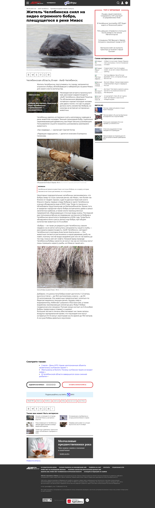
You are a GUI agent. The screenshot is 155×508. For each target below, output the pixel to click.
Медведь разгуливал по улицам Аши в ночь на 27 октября (79, 423)
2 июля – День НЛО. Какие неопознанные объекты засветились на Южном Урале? (62, 366)
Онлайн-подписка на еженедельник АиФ (72, 467)
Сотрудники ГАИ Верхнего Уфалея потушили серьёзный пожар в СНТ (111, 41)
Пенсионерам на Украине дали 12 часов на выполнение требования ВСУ (114, 137)
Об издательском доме (49, 467)
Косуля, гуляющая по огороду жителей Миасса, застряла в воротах (45, 417)
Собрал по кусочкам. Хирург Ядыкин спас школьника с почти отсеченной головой (116, 62)
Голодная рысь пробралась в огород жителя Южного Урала (79, 417)
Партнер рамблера (59, 500)
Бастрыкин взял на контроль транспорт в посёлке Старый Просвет (111, 49)
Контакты (106, 467)
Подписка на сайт (95, 467)
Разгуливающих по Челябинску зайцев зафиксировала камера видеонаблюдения (46, 424)
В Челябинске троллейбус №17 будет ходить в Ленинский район (111, 24)
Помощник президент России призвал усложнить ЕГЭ (113, 122)
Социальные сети (118, 467)
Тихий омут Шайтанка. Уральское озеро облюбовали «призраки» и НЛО (47, 431)
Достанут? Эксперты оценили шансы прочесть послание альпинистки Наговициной (116, 90)
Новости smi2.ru (33, 461)
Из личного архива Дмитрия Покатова (39, 70)
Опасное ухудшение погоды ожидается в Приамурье (112, 129)
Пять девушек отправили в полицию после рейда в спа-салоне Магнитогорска (111, 32)
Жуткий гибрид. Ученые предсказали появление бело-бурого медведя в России (116, 83)
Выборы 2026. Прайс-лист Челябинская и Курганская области (61, 471)
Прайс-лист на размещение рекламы (53, 469)
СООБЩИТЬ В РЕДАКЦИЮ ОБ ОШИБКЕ (95, 471)
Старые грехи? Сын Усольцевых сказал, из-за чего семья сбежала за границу (115, 69)
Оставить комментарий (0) (77, 384)
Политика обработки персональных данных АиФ (84, 469)
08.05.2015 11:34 (31, 8)
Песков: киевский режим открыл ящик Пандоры (114, 108)
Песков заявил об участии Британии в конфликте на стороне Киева (115, 115)
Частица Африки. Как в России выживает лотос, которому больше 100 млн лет (115, 76)
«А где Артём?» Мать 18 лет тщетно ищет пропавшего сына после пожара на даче (115, 97)
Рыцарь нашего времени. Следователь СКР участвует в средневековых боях (112, 16)
